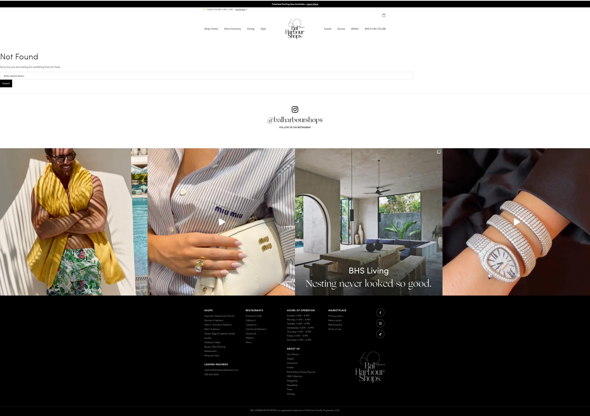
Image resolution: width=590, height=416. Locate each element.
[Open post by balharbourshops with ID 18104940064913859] (74, 222)
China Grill (251, 333)
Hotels (290, 367)
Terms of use (334, 329)
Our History (293, 354)
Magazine (292, 380)
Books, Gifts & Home (214, 346)
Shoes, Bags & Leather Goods (219, 333)
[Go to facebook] (380, 312)
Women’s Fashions (213, 320)
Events (327, 28)
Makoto (250, 337)
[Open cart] (384, 15)
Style (263, 28)
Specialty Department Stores (219, 315)
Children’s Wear (212, 342)
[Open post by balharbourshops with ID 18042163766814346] (221, 222)
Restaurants (210, 350)
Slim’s (249, 342)
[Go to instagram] (380, 323)
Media (290, 358)
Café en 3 (251, 320)
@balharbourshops (295, 120)
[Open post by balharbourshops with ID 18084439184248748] (368, 222)
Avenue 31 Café (254, 315)
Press (289, 389)
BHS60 (355, 28)
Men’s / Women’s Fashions (217, 324)
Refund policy (335, 324)
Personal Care (211, 355)
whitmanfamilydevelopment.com (221, 369)
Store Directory (232, 28)
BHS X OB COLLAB (375, 28)
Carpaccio (251, 324)
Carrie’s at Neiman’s (256, 329)
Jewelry (208, 337)
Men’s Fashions (212, 329)
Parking (291, 393)
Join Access (240, 9)
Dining (250, 28)
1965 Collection (294, 376)
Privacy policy (335, 315)
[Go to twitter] (380, 334)
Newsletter (292, 385)
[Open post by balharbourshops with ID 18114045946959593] (516, 222)
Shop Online (211, 28)
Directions (292, 362)
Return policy (335, 320)
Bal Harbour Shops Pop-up (301, 371)
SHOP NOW (321, 4)
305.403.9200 (211, 374)
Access (341, 28)
